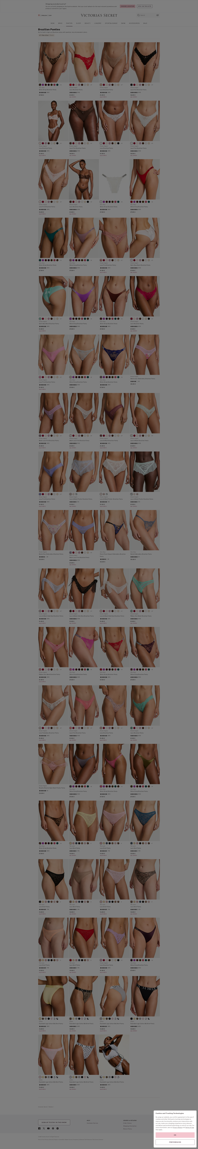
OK (175, 1135)
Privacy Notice (177, 1127)
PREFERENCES (175, 1142)
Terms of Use (189, 1127)
